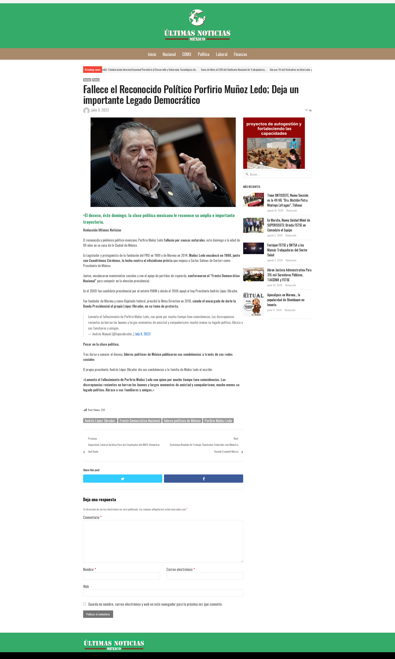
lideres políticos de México (182, 420)
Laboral (221, 54)
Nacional (169, 54)
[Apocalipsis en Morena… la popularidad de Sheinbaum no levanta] (253, 295)
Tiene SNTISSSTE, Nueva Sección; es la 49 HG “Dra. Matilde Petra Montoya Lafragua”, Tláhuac (288, 200)
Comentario (92, 517)
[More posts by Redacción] (86, 112)
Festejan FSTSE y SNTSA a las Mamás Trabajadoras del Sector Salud (287, 250)
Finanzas (240, 54)
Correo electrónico (180, 569)
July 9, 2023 (142, 333)
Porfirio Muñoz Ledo (218, 420)
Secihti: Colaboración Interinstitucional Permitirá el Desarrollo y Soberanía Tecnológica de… (115, 69)
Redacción (291, 210)
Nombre (89, 569)
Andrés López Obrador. (100, 420)
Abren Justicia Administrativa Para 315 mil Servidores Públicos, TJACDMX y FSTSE (289, 274)
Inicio (152, 54)
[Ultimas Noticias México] (197, 25)
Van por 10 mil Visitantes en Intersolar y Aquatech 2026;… (267, 69)
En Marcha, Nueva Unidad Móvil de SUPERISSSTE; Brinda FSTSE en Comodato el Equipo (288, 225)
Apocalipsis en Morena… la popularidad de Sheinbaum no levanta (285, 299)
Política (203, 54)
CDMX (186, 54)
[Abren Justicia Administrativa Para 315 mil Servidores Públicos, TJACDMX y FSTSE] (253, 270)
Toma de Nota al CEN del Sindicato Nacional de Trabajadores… (200, 69)
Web (86, 586)
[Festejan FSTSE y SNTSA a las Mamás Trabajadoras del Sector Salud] (253, 246)
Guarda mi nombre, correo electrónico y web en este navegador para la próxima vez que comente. (155, 604)
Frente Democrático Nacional (140, 420)
